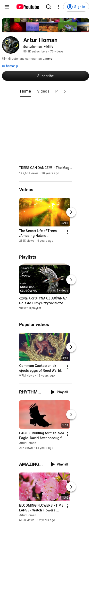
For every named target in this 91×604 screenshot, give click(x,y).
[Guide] (7, 7)
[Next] (71, 212)
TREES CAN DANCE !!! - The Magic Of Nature (45, 168)
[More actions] (68, 232)
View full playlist (30, 308)
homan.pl (11, 66)
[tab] (25, 91)
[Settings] (58, 7)
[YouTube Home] (27, 7)
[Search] (48, 7)
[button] (65, 91)
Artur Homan (27, 443)
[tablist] (46, 91)
